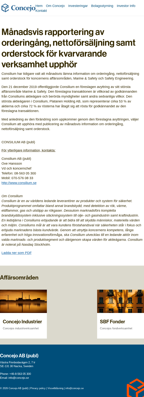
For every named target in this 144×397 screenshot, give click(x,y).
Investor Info (126, 6)
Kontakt (41, 11)
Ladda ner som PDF (17, 253)
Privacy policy (38, 388)
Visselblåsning (55, 388)
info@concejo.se (18, 377)
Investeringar (78, 6)
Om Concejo (55, 6)
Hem (39, 6)
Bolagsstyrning (102, 6)
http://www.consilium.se (19, 183)
